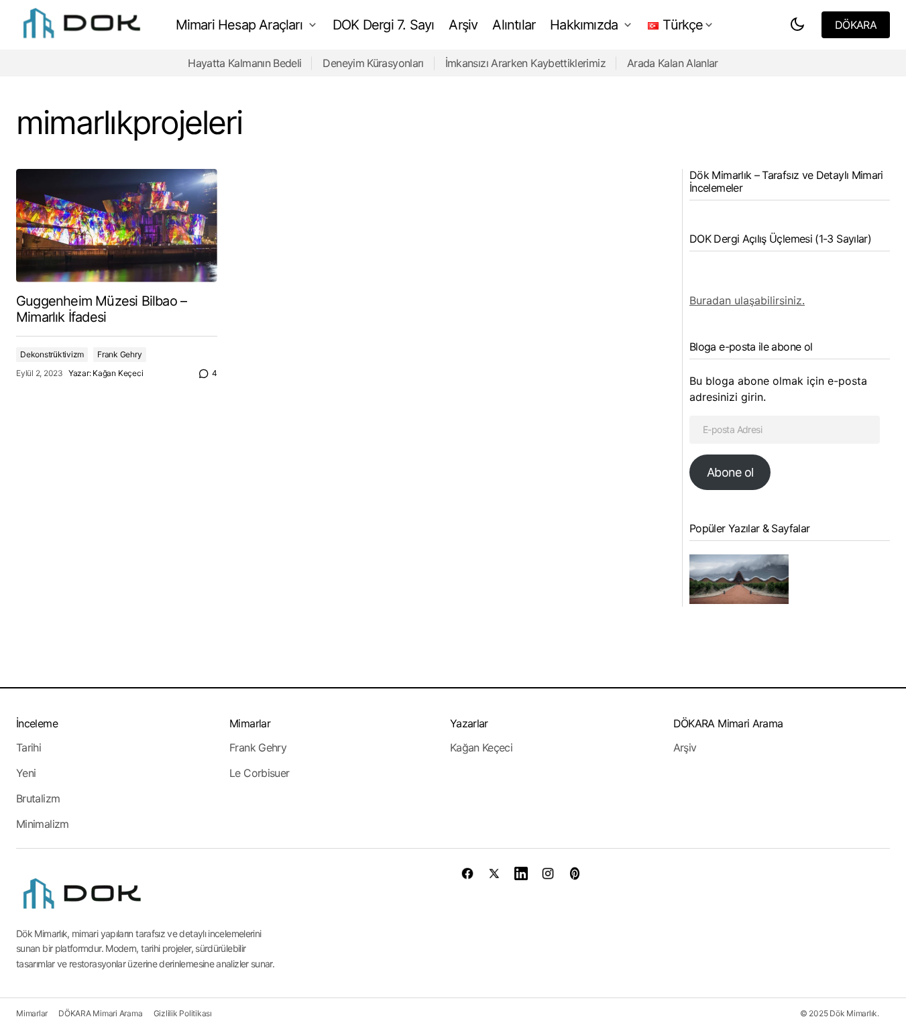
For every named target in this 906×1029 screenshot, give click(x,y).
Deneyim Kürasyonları (373, 63)
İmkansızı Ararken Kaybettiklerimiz (525, 63)
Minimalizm (42, 824)
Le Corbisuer (259, 773)
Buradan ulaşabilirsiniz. (747, 300)
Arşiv (685, 747)
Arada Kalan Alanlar (672, 63)
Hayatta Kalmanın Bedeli (244, 63)
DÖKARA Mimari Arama (728, 723)
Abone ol (730, 472)
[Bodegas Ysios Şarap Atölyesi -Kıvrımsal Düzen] (739, 579)
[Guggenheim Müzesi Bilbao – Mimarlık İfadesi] (116, 225)
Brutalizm (38, 798)
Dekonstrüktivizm (52, 354)
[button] (797, 25)
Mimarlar (249, 723)
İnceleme (37, 723)
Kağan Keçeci (481, 747)
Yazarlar (469, 723)
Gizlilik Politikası (183, 1013)
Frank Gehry (119, 354)
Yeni (26, 773)
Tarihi (28, 747)
